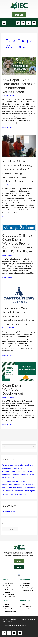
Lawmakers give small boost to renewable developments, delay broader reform (18, 316)
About (5, 580)
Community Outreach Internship (14, 481)
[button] (4, 23)
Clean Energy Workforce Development (12, 389)
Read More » (7, 127)
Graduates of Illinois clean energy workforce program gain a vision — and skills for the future (17, 243)
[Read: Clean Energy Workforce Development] (19, 372)
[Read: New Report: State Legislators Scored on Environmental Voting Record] (19, 66)
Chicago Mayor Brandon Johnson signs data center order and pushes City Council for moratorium (18, 475)
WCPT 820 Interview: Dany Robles (15, 494)
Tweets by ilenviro (9, 511)
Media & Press (25, 600)
